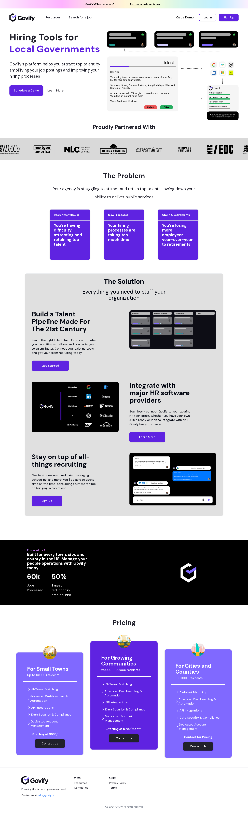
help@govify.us (46, 795)
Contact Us (81, 787)
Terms (113, 787)
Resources (80, 783)
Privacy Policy (117, 783)
